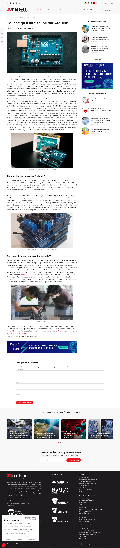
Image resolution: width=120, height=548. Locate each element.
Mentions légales (87, 544)
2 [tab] (61, 442)
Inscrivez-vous (73, 460)
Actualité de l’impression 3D (21, 17)
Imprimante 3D (84, 478)
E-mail (18, 388)
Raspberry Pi (26, 274)
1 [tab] (58, 442)
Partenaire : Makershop (107, 544)
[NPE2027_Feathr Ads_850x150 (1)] (42, 347)
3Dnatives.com (25, 503)
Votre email (44, 460)
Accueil (9, 17)
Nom (17, 382)
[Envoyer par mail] (2, 38)
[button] (4, 545)
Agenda (76, 10)
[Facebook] (2, 30)
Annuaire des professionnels (88, 480)
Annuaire (67, 10)
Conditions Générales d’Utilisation (71, 544)
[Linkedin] (2, 34)
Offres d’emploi (87, 10)
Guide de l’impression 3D (54, 10)
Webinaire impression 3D (87, 489)
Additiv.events (11, 505)
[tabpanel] (19, 429)
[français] (94, 3)
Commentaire (20, 369)
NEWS (32, 17)
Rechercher (109, 10)
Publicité (103, 3)
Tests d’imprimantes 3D (86, 482)
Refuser (8, 539)
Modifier (20, 539)
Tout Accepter (32, 539)
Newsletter (82, 487)
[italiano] (96, 3)
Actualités (40, 10)
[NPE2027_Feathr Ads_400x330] (97, 76)
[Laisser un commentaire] (2, 42)
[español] (91, 3)
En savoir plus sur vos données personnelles (14, 533)
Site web (18, 394)
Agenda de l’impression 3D (87, 483)
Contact (110, 3)
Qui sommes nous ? (55, 544)
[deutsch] (86, 3)
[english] (88, 3)
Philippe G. (29, 28)
